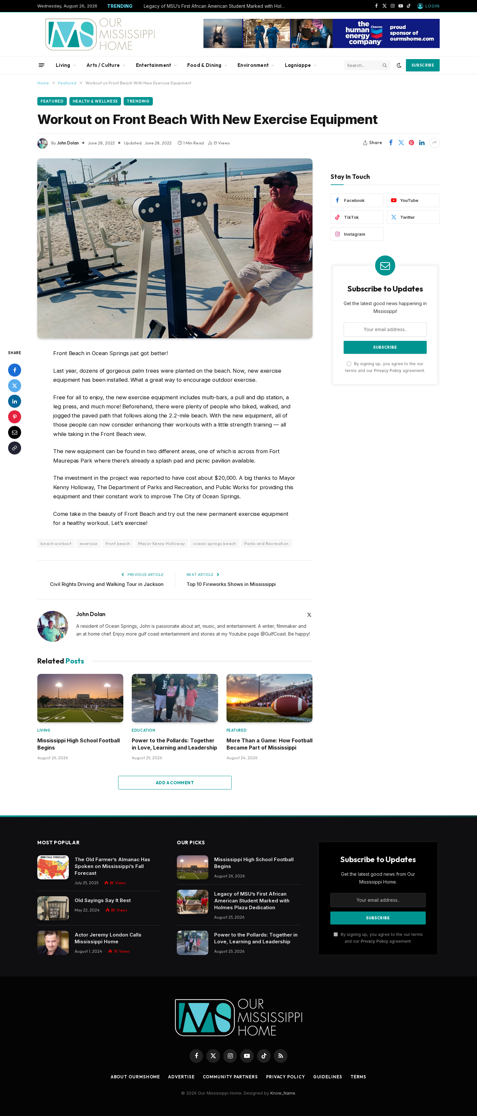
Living (63, 65)
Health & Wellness (95, 101)
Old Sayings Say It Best (103, 900)
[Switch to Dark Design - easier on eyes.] (399, 65)
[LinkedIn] (14, 401)
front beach (117, 543)
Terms (358, 1076)
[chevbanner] (321, 46)
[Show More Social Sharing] (434, 143)
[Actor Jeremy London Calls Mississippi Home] (53, 943)
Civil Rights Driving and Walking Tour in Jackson (107, 584)
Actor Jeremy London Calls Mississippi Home (108, 938)
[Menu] (41, 65)
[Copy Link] (14, 447)
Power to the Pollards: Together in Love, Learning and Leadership (174, 744)
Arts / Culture (103, 65)
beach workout (56, 543)
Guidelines (327, 1076)
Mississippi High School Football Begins (78, 744)
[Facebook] (14, 370)
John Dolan (68, 142)
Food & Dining (204, 65)
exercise (88, 543)
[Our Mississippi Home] (100, 34)
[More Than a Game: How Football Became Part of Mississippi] (269, 698)
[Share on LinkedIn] (422, 143)
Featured (52, 101)
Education (143, 730)
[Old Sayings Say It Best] (53, 908)
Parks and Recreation (266, 543)
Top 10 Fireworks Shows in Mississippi (231, 584)
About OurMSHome (135, 1076)
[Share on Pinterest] (411, 143)
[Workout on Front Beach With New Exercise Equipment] (174, 248)
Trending (138, 101)
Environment (253, 65)
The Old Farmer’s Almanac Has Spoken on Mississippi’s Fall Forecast (112, 866)
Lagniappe (298, 65)
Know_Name (282, 1093)
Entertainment (153, 65)
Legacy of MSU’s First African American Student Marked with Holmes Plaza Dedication (217, 6)
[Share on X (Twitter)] (401, 143)
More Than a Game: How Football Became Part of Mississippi (269, 744)
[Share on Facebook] (391, 143)
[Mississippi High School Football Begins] (80, 698)
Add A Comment (175, 782)
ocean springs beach (214, 543)
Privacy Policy (387, 370)
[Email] (14, 432)
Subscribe (422, 65)
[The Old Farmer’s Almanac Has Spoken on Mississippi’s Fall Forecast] (53, 867)
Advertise (181, 1076)
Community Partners (230, 1076)
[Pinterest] (14, 416)
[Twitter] (14, 385)
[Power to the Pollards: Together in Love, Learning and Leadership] (175, 698)
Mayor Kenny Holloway (161, 543)
